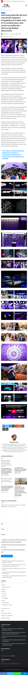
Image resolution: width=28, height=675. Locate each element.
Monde (3, 589)
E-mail (3, 529)
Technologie (9, 10)
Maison (3, 584)
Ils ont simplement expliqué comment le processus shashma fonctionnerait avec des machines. (6, 471)
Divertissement (5, 602)
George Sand (5, 34)
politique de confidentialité (7, 615)
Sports (3, 600)
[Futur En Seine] (6, 5)
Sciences (4, 596)
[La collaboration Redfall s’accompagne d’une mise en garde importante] (21, 463)
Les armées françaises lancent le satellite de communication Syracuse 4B (7, 488)
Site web (3, 534)
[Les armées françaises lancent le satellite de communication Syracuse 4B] (7, 481)
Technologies (5, 598)
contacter (13, 655)
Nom (2, 523)
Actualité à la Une (6, 587)
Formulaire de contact (7, 604)
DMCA (2, 610)
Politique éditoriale (5, 617)
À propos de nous (5, 608)
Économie (4, 593)
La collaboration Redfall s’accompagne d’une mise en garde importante (21, 470)
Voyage (3, 591)
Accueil (3, 10)
